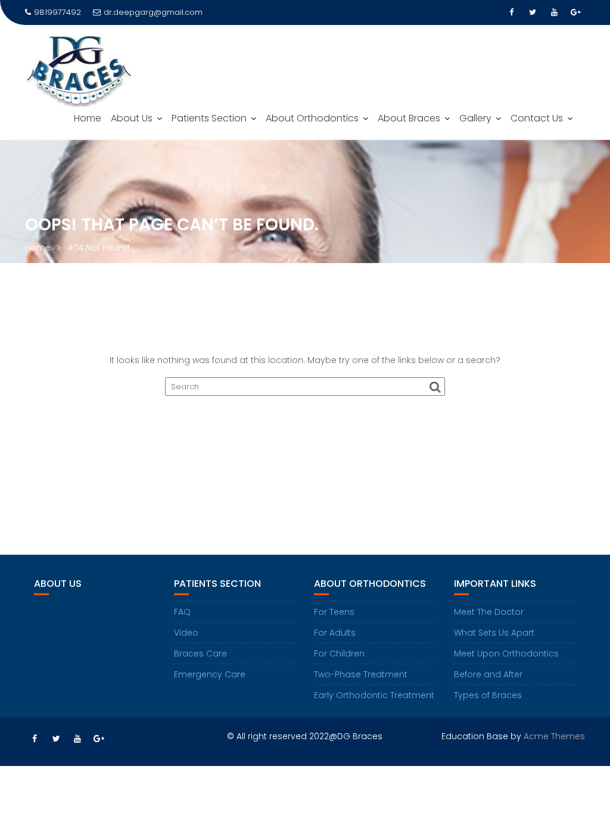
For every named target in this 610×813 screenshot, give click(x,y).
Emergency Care (209, 674)
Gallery (475, 118)
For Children (339, 653)
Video (186, 633)
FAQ (182, 612)
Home (87, 118)
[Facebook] (511, 12)
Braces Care (200, 653)
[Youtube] (554, 12)
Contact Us (537, 118)
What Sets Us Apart (494, 633)
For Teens (334, 612)
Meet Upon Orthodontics (506, 653)
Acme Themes (554, 736)
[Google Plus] (575, 12)
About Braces (409, 118)
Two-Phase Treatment (360, 674)
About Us (131, 118)
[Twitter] (532, 12)
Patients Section (209, 118)
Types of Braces (488, 695)
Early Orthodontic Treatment (374, 695)
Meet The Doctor (489, 612)
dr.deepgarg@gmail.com (153, 12)
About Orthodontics (312, 118)
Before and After (488, 674)
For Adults (335, 633)
